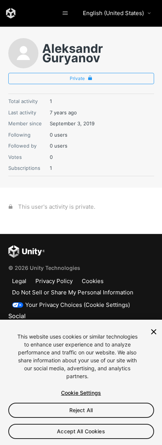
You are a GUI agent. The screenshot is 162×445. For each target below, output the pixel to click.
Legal (19, 281)
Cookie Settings (81, 393)
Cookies (93, 281)
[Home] (10, 13)
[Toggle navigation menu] (65, 13)
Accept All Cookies (81, 431)
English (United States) (113, 13)
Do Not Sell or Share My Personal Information (72, 292)
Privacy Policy (54, 281)
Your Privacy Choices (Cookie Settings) (77, 304)
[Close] (153, 331)
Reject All (81, 410)
